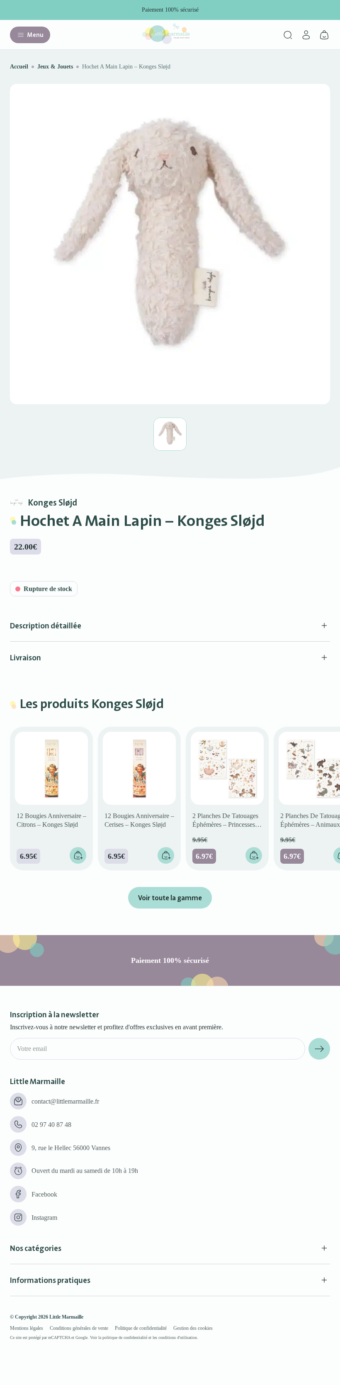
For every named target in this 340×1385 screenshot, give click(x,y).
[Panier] (324, 35)
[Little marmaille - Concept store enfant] (165, 41)
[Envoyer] (319, 1049)
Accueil (19, 67)
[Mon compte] (306, 35)
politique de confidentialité (124, 1337)
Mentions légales (26, 1328)
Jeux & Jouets (55, 67)
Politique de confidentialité (141, 1328)
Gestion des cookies (193, 1328)
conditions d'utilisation (177, 1337)
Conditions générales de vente (79, 1328)
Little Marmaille (66, 1317)
